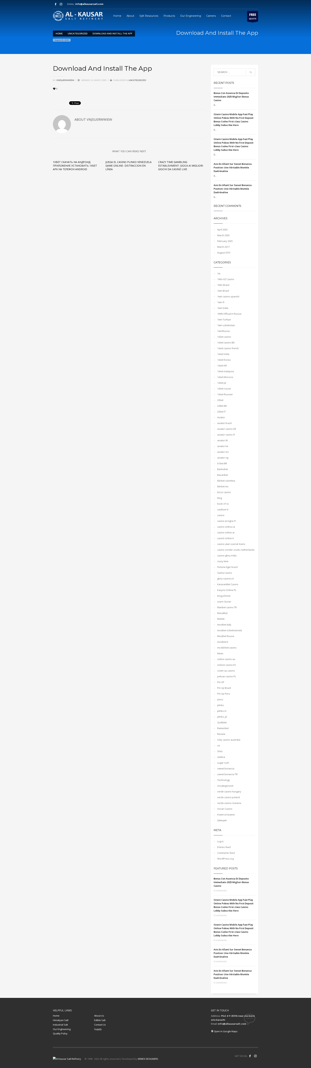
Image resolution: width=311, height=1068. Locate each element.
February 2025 (225, 241)
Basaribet (222, 475)
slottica (221, 757)
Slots (220, 751)
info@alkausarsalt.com (90, 4)
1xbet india (223, 354)
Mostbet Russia (225, 636)
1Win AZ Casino (225, 279)
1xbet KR (222, 365)
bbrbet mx (222, 486)
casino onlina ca (226, 526)
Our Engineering (62, 1029)
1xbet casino (224, 336)
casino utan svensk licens (231, 544)
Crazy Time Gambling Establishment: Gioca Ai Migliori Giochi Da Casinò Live (180, 165)
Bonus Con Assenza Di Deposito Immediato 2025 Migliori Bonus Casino (231, 96)
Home (56, 1015)
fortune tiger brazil (227, 567)
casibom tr (223, 509)
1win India (222, 308)
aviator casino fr (226, 434)
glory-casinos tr (225, 578)
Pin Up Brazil (224, 688)
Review (221, 734)
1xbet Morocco (225, 377)
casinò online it (225, 538)
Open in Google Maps (225, 1031)
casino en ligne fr (226, 521)
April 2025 (222, 229)
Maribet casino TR (227, 607)
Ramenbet (223, 728)
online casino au (226, 659)
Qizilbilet (222, 722)
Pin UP (220, 682)
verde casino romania (229, 803)
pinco (220, 699)
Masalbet (222, 613)
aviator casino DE (226, 428)
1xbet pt (221, 382)
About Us (99, 1015)
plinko (220, 705)
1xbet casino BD (226, 342)
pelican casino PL (226, 676)
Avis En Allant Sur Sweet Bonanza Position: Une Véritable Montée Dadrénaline (233, 167)
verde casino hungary (229, 791)
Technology (223, 780)
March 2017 (223, 246)
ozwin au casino (226, 670)
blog (219, 498)
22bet (220, 400)
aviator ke (222, 446)
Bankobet (222, 469)
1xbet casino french (228, 348)
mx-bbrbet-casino (226, 647)
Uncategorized (137, 80)
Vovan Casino (224, 808)
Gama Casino (224, 572)
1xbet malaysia (225, 371)
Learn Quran (224, 601)
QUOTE (252, 16)
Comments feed (226, 852)
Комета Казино (226, 814)
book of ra (223, 503)
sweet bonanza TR (227, 774)
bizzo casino (224, 492)
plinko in (221, 711)
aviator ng (222, 457)
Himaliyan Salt (60, 1020)
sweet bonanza (225, 768)
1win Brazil (223, 290)
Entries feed (224, 847)
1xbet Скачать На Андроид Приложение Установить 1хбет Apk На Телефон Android (75, 165)
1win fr (221, 302)
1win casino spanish (228, 296)
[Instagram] (61, 4)
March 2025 (223, 235)
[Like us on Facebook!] (250, 1056)
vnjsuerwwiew (65, 80)
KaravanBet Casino (227, 584)
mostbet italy (224, 624)
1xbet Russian (225, 394)
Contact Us (100, 1024)
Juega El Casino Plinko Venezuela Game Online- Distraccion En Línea (128, 165)
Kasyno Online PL (226, 590)
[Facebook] (55, 4)
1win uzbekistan (226, 325)
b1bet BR (222, 463)
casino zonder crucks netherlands (235, 549)
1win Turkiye (224, 319)
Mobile (221, 618)
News (220, 653)
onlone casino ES (226, 664)
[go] (250, 72)
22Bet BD (222, 405)
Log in (220, 841)
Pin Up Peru (223, 693)
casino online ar (226, 532)
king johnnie (224, 595)
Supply (98, 1029)
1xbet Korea (224, 359)
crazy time (222, 561)
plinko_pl (222, 716)
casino (220, 515)
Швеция (222, 820)
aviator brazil (224, 423)
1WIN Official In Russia (229, 313)
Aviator (221, 417)
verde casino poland (228, 797)
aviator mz (223, 451)
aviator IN (222, 440)
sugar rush (223, 762)
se (218, 745)
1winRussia (223, 331)
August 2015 (223, 252)
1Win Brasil (223, 285)
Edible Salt (99, 1020)
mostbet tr (222, 641)
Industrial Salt (60, 1024)
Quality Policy (60, 1033)
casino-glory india (226, 555)
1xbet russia (224, 388)
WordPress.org (225, 858)
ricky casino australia (228, 739)
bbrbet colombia (226, 480)
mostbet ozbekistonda (229, 630)
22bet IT (221, 411)
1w (218, 273)
